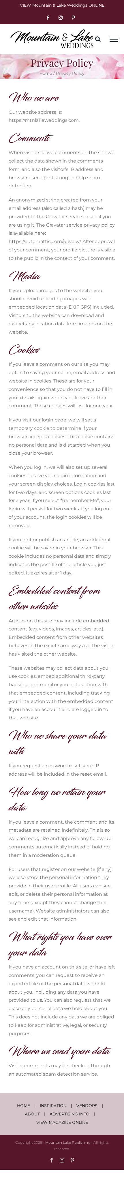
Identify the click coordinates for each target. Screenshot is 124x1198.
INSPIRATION (53, 1105)
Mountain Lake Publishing (67, 1142)
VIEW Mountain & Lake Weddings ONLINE (62, 5)
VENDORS (86, 1105)
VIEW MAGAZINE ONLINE (62, 1122)
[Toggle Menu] (114, 39)
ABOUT (32, 1114)
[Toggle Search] (98, 39)
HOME (23, 1105)
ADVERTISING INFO (69, 1114)
